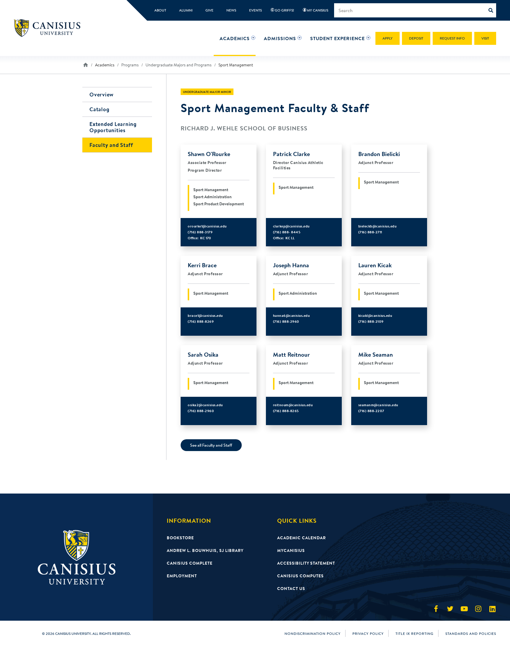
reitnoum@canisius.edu (293, 404)
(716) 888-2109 (371, 321)
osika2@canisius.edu (205, 404)
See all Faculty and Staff (211, 445)
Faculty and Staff (111, 145)
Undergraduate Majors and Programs (179, 65)
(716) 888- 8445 (287, 232)
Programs (130, 65)
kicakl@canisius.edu (375, 315)
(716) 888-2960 (286, 321)
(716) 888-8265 (286, 410)
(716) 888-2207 (371, 410)
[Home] (50, 28)
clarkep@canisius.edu (291, 226)
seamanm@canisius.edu (378, 404)
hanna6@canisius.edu (291, 315)
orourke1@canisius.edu (207, 226)
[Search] (492, 10)
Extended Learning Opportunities (113, 127)
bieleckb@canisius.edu (377, 226)
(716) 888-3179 (200, 232)
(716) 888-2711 (370, 232)
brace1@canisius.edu (205, 315)
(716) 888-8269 (201, 321)
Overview (101, 94)
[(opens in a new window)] (435, 608)
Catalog (99, 109)
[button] (235, 38)
